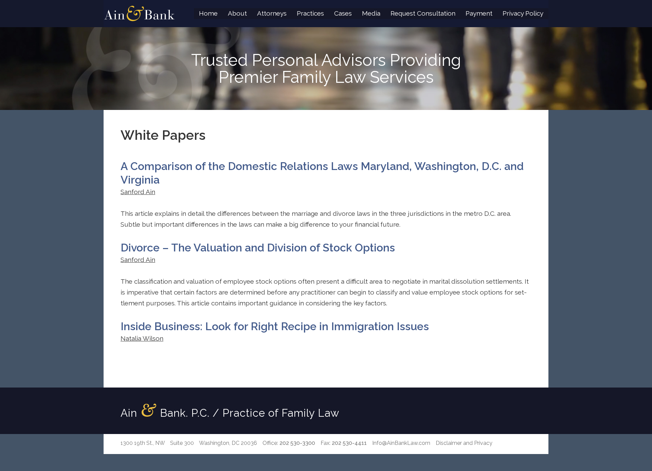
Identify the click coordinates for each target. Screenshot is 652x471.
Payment (479, 13)
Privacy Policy (523, 13)
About (237, 13)
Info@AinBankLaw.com (401, 443)
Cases (343, 13)
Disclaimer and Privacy (464, 443)
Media (371, 13)
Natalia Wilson (142, 338)
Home (208, 13)
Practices (310, 13)
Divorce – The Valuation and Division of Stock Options (258, 247)
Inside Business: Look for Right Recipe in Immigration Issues (275, 326)
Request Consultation (423, 13)
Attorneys (272, 13)
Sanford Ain (138, 191)
